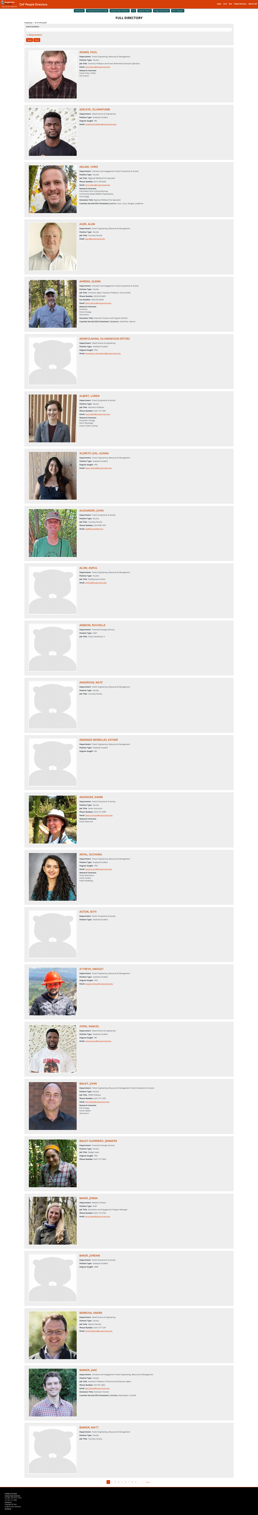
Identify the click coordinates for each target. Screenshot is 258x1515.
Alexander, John (91, 510)
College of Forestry (9, 6)
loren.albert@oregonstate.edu (97, 414)
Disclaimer (8, 1509)
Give (230, 3)
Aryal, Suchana (90, 854)
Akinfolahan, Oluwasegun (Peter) (104, 338)
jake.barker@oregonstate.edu (97, 1388)
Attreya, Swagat (91, 969)
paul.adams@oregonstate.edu (97, 67)
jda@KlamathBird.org (94, 529)
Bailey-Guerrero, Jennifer (98, 1141)
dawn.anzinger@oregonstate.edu (99, 815)
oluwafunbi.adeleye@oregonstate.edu (101, 124)
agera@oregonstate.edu (95, 239)
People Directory (240, 3)
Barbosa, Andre (90, 1313)
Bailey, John (88, 1083)
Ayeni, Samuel (89, 1026)
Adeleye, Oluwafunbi (94, 109)
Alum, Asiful (88, 568)
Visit (225, 3)
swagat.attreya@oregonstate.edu (99, 984)
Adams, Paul (88, 52)
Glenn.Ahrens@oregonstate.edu (98, 303)
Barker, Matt (89, 1427)
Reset (37, 40)
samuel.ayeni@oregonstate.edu (98, 1041)
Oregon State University (12, 1496)
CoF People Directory (33, 4)
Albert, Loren (89, 396)
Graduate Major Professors (120, 11)
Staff (133, 11)
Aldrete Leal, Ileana (94, 453)
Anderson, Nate (91, 682)
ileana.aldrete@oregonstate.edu (98, 468)
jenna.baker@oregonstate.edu (97, 1216)
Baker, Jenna (88, 1198)
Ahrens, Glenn (90, 281)
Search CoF (253, 3)
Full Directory (79, 11)
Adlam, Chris (88, 167)
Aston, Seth (88, 911)
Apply (219, 3)
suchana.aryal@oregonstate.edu (98, 869)
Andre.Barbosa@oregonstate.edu (98, 1331)
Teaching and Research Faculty (97, 11)
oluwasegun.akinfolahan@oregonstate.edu (103, 353)
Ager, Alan (87, 224)
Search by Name (32, 27)
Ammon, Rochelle (92, 625)
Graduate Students (144, 11)
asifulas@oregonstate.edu (96, 582)
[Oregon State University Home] (8, 3)
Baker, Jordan (89, 1255)
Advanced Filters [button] (35, 35)
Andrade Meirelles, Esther (98, 740)
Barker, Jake (88, 1370)
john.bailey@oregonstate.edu (97, 1102)
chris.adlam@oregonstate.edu (97, 185)
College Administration (161, 11)
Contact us (8, 1502)
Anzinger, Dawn (91, 797)
